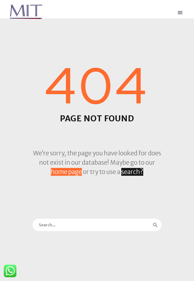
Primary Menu (180, 12)
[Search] (155, 225)
